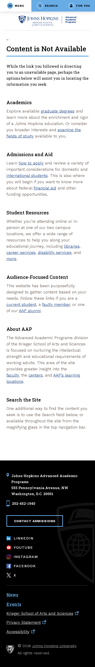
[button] (15, 6)
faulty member (56, 304)
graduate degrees (57, 111)
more (11, 258)
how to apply (31, 163)
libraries (72, 246)
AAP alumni (30, 310)
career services (21, 252)
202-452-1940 (23, 503)
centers (36, 375)
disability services (54, 252)
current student (21, 304)
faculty (12, 375)
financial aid (45, 188)
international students (27, 175)
